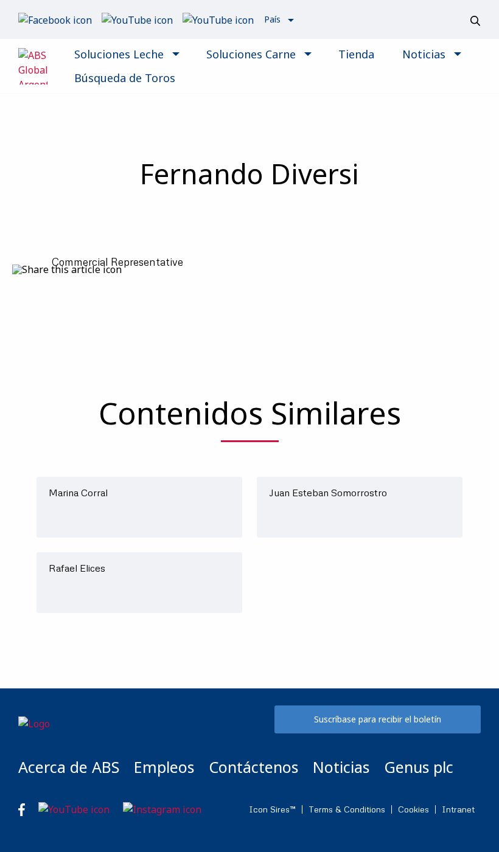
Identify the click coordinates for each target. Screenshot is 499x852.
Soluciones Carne (251, 54)
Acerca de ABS (68, 767)
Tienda (356, 54)
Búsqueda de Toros (124, 78)
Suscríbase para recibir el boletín (377, 719)
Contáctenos (253, 767)
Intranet (458, 809)
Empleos (164, 767)
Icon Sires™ (272, 809)
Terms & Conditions (347, 809)
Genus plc (418, 767)
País (272, 19)
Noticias (423, 54)
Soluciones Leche (119, 54)
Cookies (413, 809)
